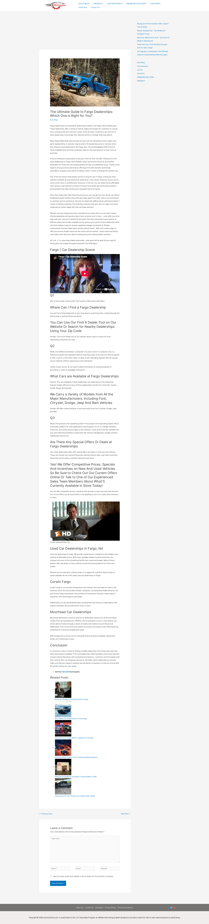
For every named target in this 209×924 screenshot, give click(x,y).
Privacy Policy (110, 907)
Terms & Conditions (125, 907)
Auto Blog (54, 120)
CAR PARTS (155, 4)
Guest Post (82, 7)
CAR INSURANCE (115, 4)
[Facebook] (168, 908)
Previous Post (45, 814)
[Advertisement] (85, 33)
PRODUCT (98, 4)
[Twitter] (171, 908)
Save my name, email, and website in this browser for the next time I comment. (83, 876)
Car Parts (140, 73)
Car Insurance (142, 66)
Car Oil (139, 70)
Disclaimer (99, 907)
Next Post (125, 814)
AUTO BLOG (84, 4)
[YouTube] (175, 908)
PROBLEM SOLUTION (136, 4)
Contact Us (95, 7)
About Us (79, 907)
